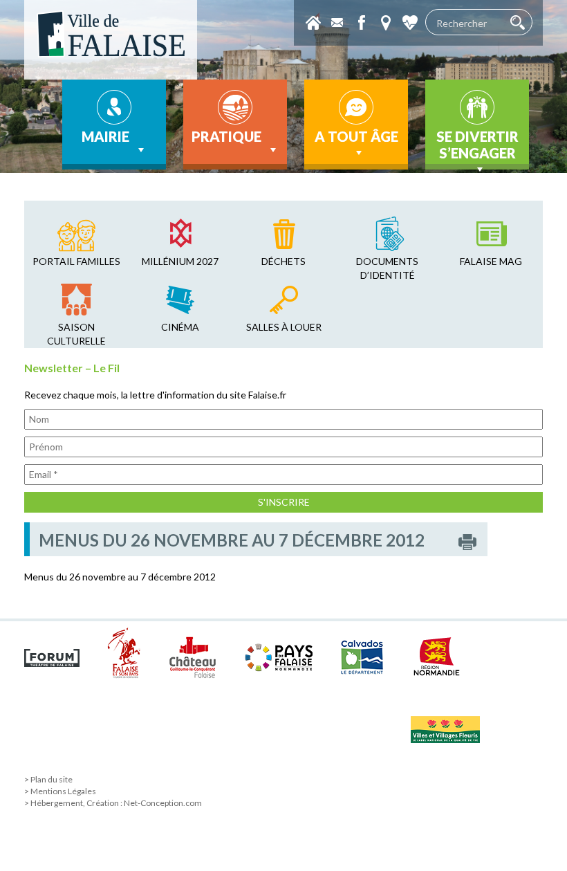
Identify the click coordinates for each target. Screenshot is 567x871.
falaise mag (491, 261)
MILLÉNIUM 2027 (180, 261)
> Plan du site (48, 779)
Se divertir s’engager (477, 144)
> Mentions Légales (60, 791)
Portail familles (76, 261)
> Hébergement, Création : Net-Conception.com (113, 803)
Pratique (226, 136)
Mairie (105, 136)
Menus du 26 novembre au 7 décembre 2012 (120, 577)
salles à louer (284, 327)
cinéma (180, 327)
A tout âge (356, 136)
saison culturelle (76, 334)
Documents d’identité (387, 268)
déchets (283, 261)
